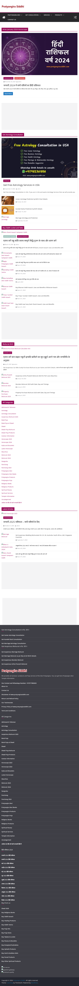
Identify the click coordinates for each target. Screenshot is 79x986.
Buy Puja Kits (6, 929)
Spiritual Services (7, 493)
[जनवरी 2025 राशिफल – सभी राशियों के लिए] (39, 513)
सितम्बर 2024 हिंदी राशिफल (8, 888)
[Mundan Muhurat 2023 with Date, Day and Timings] (8, 385)
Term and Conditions (8, 711)
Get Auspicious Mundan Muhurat (12, 660)
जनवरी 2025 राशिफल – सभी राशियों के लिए (21, 521)
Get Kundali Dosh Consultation (12, 639)
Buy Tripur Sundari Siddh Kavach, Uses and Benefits (32, 296)
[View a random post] (75, 17)
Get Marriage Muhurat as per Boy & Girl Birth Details (19, 656)
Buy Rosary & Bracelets (9, 941)
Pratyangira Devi (14, 15)
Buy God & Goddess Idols (10, 953)
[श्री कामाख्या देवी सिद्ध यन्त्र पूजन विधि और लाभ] (8, 280)
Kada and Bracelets (8, 445)
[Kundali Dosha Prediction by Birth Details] (8, 210)
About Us (5, 686)
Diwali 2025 (5, 908)
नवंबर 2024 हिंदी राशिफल (8, 896)
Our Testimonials (7, 703)
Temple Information (8, 496)
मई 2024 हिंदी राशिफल (7, 871)
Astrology (7, 180)
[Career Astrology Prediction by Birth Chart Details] (8, 200)
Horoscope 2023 (7, 439)
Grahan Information (8, 436)
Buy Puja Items (6, 933)
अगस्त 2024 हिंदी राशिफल (8, 884)
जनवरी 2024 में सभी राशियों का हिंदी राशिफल (21, 85)
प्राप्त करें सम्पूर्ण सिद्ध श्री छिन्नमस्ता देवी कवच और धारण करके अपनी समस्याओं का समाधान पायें (38, 254)
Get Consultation (32, 15)
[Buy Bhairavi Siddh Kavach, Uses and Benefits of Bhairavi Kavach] (8, 288)
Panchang (5, 464)
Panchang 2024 (6, 468)
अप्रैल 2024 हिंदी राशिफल (8, 867)
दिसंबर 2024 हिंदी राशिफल (8, 900)
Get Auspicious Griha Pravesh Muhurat (14, 664)
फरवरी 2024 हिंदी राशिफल (8, 859)
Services (47, 15)
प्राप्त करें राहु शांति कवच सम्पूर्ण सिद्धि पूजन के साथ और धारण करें (29, 240)
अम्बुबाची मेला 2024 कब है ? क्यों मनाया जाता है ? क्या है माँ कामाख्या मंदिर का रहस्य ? (36, 545)
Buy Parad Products (8, 957)
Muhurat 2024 (6, 458)
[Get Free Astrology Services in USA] (39, 158)
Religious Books (7, 483)
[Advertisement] (39, 116)
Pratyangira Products (8, 477)
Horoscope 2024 (8, 78)
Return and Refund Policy (10, 698)
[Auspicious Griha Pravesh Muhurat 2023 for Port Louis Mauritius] (8, 377)
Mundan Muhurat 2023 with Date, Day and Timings (32, 384)
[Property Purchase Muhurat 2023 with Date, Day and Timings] (8, 394)
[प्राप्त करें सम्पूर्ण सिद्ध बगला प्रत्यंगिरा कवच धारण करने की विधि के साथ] (8, 263)
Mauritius (5, 452)
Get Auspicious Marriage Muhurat (13, 652)
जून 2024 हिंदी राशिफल (7, 876)
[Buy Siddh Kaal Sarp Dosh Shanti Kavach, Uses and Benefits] (8, 305)
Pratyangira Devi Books (9, 474)
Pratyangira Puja (7, 480)
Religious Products (23, 236)
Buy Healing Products (9, 921)
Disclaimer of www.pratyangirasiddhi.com (15, 694)
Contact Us (12, 20)
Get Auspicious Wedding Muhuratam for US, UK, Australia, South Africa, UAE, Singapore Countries (44, 536)
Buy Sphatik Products (9, 949)
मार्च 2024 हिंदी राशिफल (7, 863)
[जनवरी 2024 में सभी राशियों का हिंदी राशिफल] (39, 54)
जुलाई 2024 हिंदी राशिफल (8, 880)
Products (58, 15)
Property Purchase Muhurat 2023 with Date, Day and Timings (35, 392)
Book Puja (5, 420)
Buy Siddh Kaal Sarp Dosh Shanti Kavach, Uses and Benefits (35, 304)
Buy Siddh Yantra (7, 925)
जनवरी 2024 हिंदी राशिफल (8, 855)
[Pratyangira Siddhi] (4, 17)
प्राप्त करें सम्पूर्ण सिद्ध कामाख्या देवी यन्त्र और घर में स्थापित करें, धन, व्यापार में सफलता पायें (37, 271)
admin (19, 82)
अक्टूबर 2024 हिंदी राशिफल (8, 892)
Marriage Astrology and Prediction (27, 218)
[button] (21, 15)
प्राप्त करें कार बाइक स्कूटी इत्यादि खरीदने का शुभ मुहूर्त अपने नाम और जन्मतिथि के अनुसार (36, 358)
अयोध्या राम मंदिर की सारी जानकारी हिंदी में (12, 503)
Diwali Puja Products (8, 433)
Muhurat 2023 (7, 352)
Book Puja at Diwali (8, 423)
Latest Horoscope (19, 78)
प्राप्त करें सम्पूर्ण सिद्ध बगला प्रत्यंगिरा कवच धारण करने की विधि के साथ (33, 262)
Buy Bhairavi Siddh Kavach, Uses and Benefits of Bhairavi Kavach (36, 287)
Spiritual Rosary (7, 490)
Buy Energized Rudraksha (10, 945)
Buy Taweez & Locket (8, 937)
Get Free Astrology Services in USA (21, 184)
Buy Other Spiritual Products (11, 961)
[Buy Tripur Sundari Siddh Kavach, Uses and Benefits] (8, 297)
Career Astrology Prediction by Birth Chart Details (31, 199)
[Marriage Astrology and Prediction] (8, 219)
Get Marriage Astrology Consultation (14, 643)
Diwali (3, 426)
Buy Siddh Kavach (7, 916)
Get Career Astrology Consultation (13, 635)
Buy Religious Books (8, 912)
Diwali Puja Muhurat (8, 429)
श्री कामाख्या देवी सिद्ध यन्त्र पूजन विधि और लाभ (27, 279)
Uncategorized (6, 499)
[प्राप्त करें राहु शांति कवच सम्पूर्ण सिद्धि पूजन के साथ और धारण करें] (39, 232)
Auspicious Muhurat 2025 (10, 417)
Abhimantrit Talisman (9, 236)
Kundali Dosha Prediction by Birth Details (29, 209)
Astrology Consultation (9, 414)
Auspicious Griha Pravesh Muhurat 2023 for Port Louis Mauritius (36, 376)
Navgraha (5, 461)
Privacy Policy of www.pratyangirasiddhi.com (16, 707)
